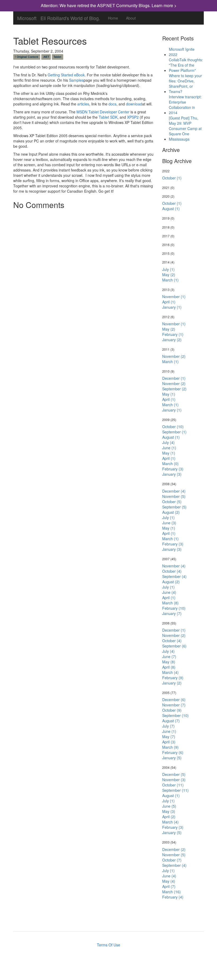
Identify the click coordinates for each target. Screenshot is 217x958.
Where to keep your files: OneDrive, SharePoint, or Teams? (185, 83)
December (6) (174, 699)
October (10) (173, 426)
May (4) (168, 881)
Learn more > (164, 5)
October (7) (172, 860)
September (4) (174, 576)
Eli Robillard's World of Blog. (70, 17)
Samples (76, 80)
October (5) (172, 501)
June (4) (169, 592)
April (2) (168, 816)
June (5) (169, 806)
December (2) (174, 849)
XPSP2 (133, 117)
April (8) (168, 667)
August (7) (171, 720)
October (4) (172, 571)
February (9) (172, 677)
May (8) (168, 661)
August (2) (171, 512)
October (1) (172, 178)
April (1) (168, 301)
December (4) (174, 491)
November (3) (174, 779)
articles (83, 104)
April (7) (168, 886)
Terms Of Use (108, 944)
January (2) (172, 339)
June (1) (169, 447)
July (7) (168, 726)
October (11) (173, 785)
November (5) (174, 496)
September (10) (175, 715)
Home (113, 18)
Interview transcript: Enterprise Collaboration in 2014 (185, 104)
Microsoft (27, 17)
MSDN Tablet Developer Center (102, 111)
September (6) (174, 646)
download (134, 104)
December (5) (174, 774)
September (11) (175, 790)
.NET (46, 57)
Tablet (57, 57)
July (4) (168, 442)
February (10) (174, 608)
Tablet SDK (108, 117)
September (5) (174, 507)
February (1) (172, 334)
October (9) (172, 710)
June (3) (169, 522)
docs (112, 104)
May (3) (168, 811)
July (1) (168, 269)
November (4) (174, 565)
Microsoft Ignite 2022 (182, 52)
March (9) (170, 747)
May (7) (168, 736)
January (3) (172, 474)
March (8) (170, 602)
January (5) (172, 757)
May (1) (168, 394)
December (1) (174, 378)
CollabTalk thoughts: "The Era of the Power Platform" (186, 65)
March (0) (170, 463)
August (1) (171, 208)
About (131, 18)
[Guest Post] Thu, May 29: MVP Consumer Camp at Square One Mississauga (185, 128)
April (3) (168, 741)
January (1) (172, 307)
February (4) (172, 897)
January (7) (172, 613)
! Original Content (26, 57)
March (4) (170, 672)
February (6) (172, 752)
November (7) (174, 704)
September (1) (174, 431)
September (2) (174, 388)
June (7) (169, 656)
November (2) (174, 356)
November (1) (174, 296)
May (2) (168, 274)
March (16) (171, 891)
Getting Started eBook (66, 74)
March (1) (170, 280)
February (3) (172, 468)
